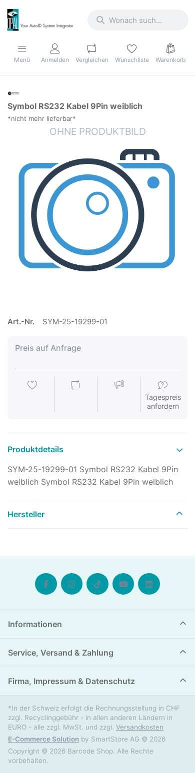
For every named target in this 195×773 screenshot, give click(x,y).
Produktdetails (36, 449)
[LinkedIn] (149, 584)
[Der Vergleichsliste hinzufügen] (75, 395)
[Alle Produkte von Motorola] (14, 92)
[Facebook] (46, 584)
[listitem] (98, 215)
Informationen (35, 624)
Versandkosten (140, 727)
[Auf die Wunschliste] (33, 395)
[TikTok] (97, 584)
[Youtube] (123, 584)
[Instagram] (72, 584)
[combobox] (138, 19)
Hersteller (26, 514)
